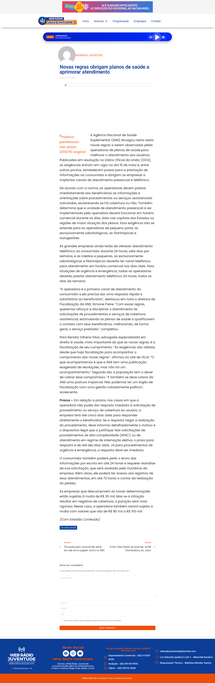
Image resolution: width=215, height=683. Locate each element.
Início (85, 21)
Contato (156, 21)
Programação (121, 21)
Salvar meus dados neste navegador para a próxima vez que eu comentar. (92, 621)
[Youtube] (80, 653)
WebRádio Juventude (89, 55)
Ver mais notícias (68, 527)
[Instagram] (73, 653)
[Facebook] (66, 653)
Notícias (99, 21)
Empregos (140, 21)
